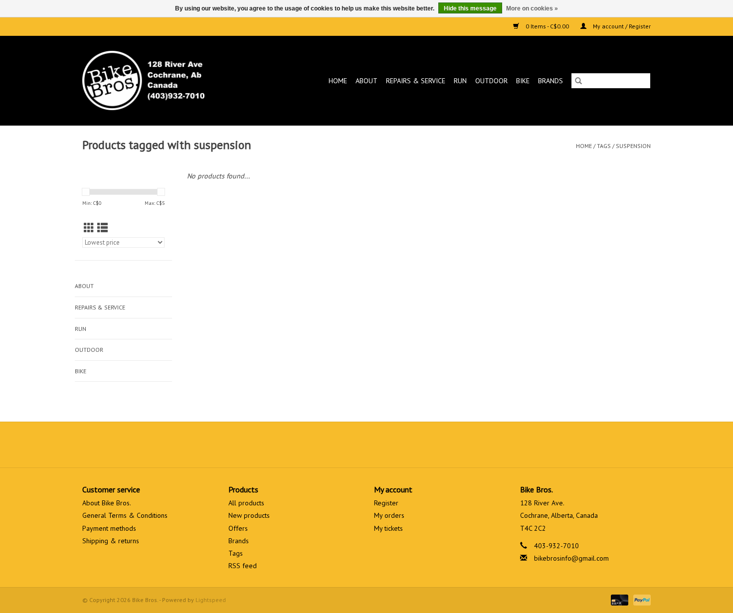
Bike (523, 80)
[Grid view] (89, 228)
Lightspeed (210, 600)
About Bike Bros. (106, 502)
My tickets (388, 528)
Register (386, 502)
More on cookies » (532, 8)
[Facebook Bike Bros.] (331, 445)
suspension (633, 146)
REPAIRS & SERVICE (415, 80)
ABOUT (366, 80)
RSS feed (242, 565)
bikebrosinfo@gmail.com (571, 558)
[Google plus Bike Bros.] (366, 445)
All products (246, 502)
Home (338, 80)
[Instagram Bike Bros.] (402, 445)
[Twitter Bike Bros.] (349, 445)
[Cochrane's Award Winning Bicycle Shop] (159, 80)
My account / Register (621, 26)
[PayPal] (640, 599)
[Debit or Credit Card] (618, 599)
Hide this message (470, 8)
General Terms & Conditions (125, 515)
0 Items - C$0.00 (547, 26)
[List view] (102, 228)
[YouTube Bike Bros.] (384, 445)
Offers (238, 528)
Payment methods (109, 528)
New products (249, 515)
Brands (550, 80)
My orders (389, 515)
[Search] (578, 81)
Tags (604, 146)
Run (460, 80)
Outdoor (491, 80)
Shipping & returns (110, 540)
